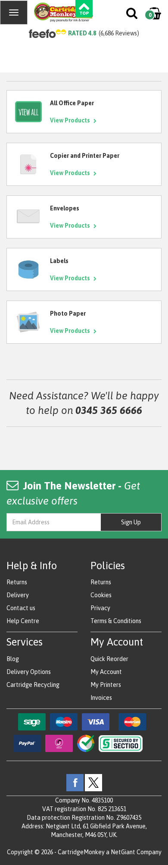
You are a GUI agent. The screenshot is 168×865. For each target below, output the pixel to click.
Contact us (20, 608)
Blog (12, 658)
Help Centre (22, 620)
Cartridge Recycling (32, 684)
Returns (16, 582)
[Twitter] (93, 781)
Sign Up (131, 522)
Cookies (101, 595)
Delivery (17, 595)
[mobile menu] (14, 12)
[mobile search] (132, 15)
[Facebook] (75, 781)
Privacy (100, 608)
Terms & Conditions (115, 620)
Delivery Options (28, 671)
